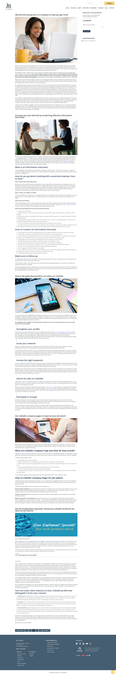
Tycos (18, 661)
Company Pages (24, 453)
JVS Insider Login (50, 652)
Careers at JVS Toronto (52, 642)
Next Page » (46, 630)
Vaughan (31, 655)
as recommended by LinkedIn (63, 332)
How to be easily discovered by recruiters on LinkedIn (39, 276)
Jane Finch (19, 655)
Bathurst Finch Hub (21, 653)
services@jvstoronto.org (22, 646)
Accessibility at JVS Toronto (53, 648)
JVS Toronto (8, 6)
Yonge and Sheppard (21, 663)
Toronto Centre (20, 659)
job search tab (24, 381)
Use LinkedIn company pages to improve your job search (40, 416)
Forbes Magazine (63, 161)
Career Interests (49, 387)
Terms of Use (50, 650)
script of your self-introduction (68, 204)
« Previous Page (20, 630)
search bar (51, 317)
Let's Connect (87, 31)
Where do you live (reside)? (89, 24)
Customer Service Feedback (53, 644)
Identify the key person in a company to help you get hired (41, 14)
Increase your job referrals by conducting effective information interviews (43, 116)
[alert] (93, 41)
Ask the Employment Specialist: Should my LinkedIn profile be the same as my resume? (44, 510)
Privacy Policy (50, 646)
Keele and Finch (20, 665)
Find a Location (20, 649)
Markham (32, 653)
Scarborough (20, 657)
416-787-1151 (20, 644)
